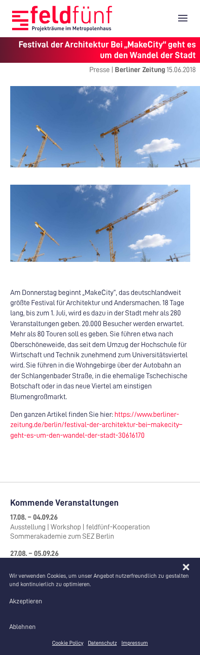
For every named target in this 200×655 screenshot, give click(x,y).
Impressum (134, 643)
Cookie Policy (67, 643)
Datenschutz (102, 643)
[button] (186, 567)
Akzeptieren (25, 601)
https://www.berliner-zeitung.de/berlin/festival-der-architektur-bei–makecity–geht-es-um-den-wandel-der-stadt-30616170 (96, 425)
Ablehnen (22, 626)
